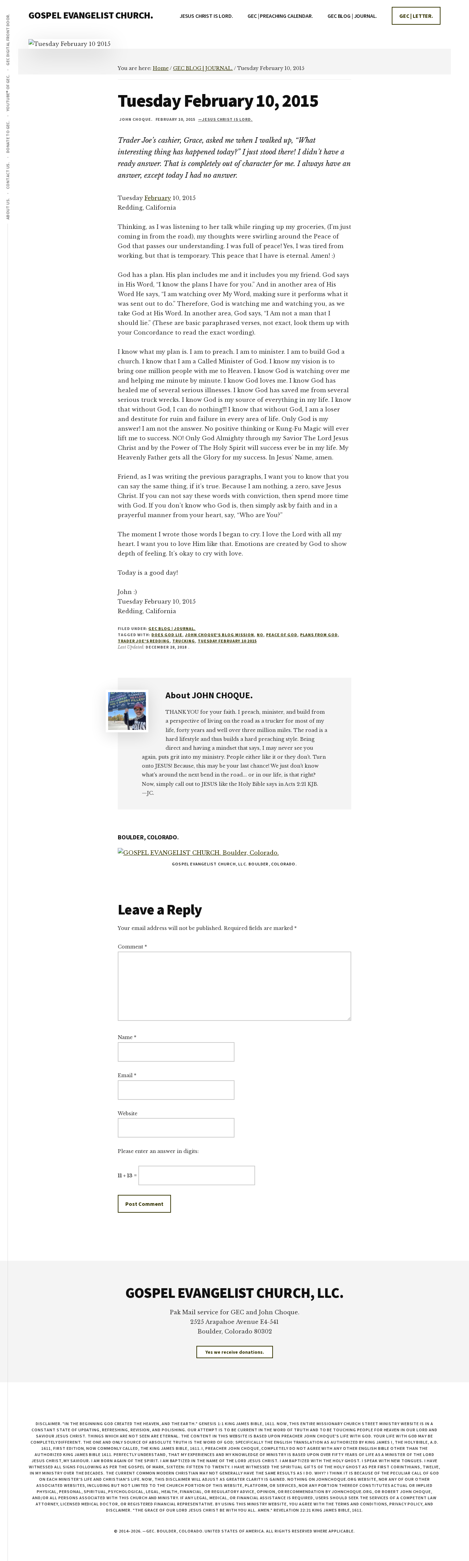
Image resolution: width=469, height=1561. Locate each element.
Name (127, 1037)
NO (260, 634)
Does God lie (166, 634)
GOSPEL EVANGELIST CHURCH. (90, 15)
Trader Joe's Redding (144, 640)
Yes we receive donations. (234, 1352)
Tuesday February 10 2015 (227, 640)
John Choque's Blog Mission (219, 634)
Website (127, 1113)
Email (127, 1075)
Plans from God (319, 634)
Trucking (183, 640)
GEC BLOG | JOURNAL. (171, 628)
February (158, 198)
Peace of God (282, 634)
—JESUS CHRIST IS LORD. (225, 119)
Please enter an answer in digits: (158, 1151)
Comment (132, 947)
